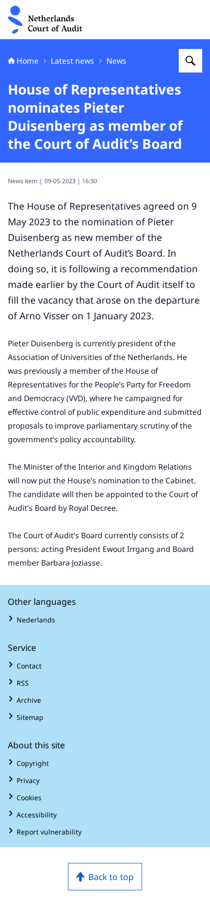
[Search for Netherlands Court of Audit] (190, 60)
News (116, 60)
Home (28, 60)
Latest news (72, 60)
